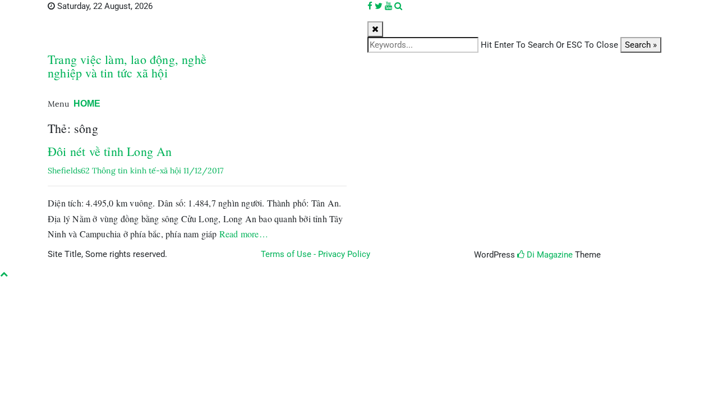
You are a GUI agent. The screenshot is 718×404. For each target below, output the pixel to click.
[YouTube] (388, 6)
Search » (641, 45)
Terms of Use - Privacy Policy (315, 254)
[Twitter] (379, 6)
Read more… (243, 234)
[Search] (398, 6)
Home (86, 103)
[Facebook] (369, 6)
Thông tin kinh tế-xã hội (136, 171)
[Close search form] (375, 29)
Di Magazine (548, 255)
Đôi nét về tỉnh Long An (110, 151)
